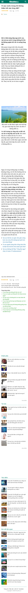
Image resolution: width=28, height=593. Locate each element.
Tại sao (5, 14)
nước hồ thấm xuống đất (20, 287)
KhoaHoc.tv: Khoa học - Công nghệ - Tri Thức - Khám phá (14, 1)
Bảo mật (11, 589)
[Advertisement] (14, 26)
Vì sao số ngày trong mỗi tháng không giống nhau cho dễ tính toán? (15, 305)
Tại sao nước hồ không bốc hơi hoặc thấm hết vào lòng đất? (14, 298)
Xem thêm (24, 400)
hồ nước (9, 283)
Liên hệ (16, 589)
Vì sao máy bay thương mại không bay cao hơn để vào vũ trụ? (14, 301)
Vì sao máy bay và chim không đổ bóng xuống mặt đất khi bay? (14, 310)
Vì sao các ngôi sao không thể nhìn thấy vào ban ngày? (14, 294)
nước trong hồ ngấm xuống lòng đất (10, 285)
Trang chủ (6, 589)
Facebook (21, 589)
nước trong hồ (15, 283)
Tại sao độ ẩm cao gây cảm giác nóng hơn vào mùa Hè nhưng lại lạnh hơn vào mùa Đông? (14, 240)
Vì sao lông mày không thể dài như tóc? (12, 292)
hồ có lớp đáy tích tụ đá (7, 287)
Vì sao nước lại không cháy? (10, 308)
